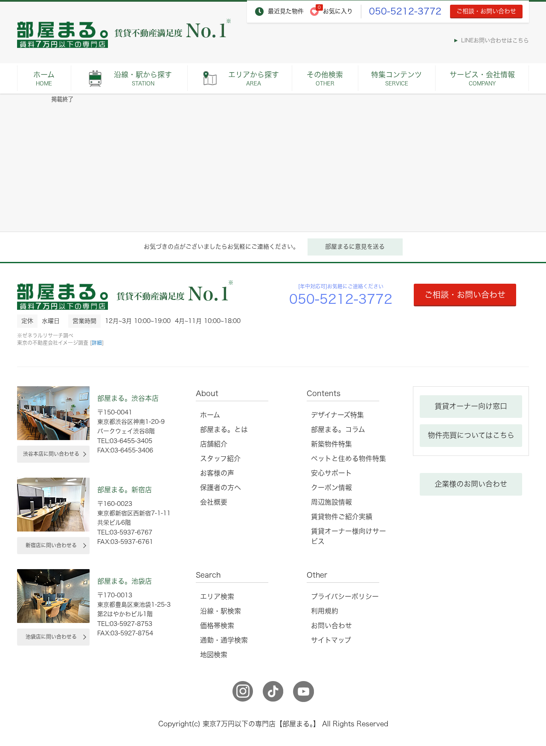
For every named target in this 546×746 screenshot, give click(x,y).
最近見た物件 (286, 11)
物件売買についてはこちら (471, 435)
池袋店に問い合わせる (51, 636)
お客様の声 (217, 473)
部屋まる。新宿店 (124, 489)
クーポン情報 (331, 487)
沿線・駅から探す (143, 78)
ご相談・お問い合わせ (486, 11)
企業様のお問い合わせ (471, 484)
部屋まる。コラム (338, 429)
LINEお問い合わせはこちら (495, 40)
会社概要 (213, 502)
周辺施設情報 (331, 502)
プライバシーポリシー (345, 596)
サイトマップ (331, 640)
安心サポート (331, 473)
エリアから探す (253, 78)
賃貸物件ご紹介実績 (341, 516)
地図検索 (213, 654)
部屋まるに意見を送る (355, 247)
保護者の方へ (220, 487)
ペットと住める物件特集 (348, 458)
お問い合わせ (331, 625)
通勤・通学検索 (224, 640)
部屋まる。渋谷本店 (128, 398)
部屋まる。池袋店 (124, 581)
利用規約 (324, 611)
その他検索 (325, 78)
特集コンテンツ (396, 78)
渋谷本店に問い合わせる (51, 453)
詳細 (97, 342)
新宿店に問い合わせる (51, 545)
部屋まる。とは (224, 429)
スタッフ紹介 (220, 458)
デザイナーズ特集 (337, 414)
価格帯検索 (217, 625)
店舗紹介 (213, 444)
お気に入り (338, 11)
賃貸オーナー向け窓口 (471, 406)
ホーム (44, 78)
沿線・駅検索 (220, 611)
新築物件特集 (331, 444)
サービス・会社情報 (482, 78)
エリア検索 (217, 596)
